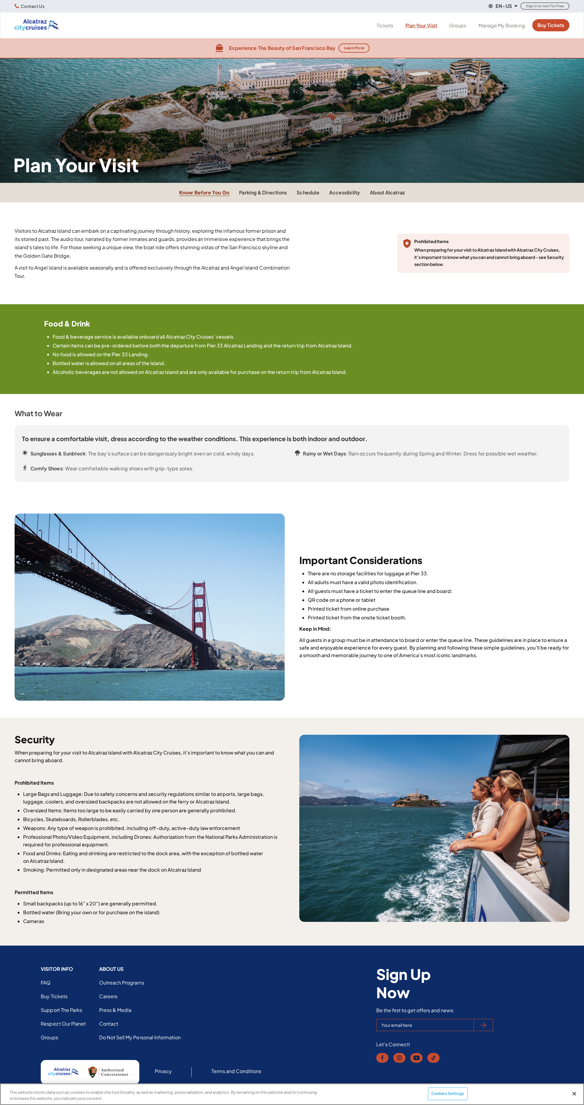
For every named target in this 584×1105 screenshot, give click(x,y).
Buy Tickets (550, 25)
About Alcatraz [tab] (387, 192)
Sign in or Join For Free (545, 6)
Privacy (163, 1071)
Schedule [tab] (308, 192)
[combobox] (502, 6)
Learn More (354, 48)
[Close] (574, 1093)
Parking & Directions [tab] (263, 192)
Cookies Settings (447, 1093)
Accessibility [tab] (344, 192)
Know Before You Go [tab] (204, 192)
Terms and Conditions (236, 1071)
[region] (292, 1094)
